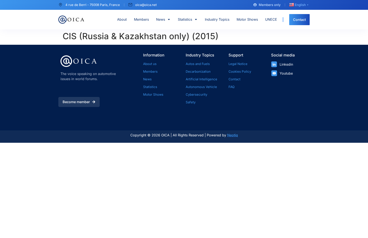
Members (141, 19)
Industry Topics (217, 19)
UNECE (271, 19)
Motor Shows (247, 19)
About (122, 19)
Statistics (185, 19)
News (160, 19)
